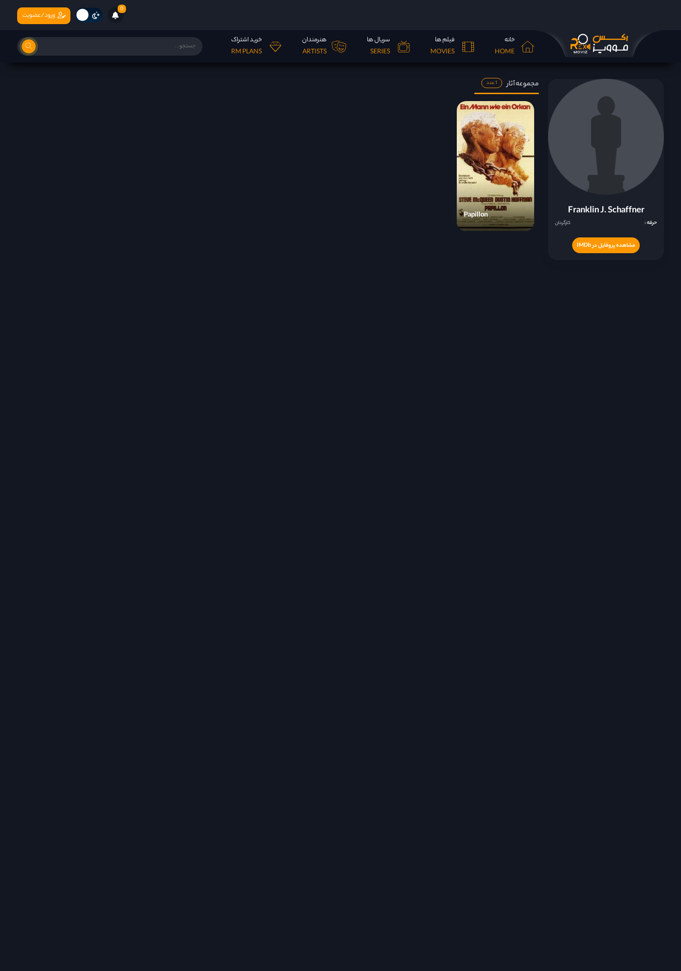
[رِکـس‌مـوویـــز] (599, 43)
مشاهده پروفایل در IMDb (606, 245)
